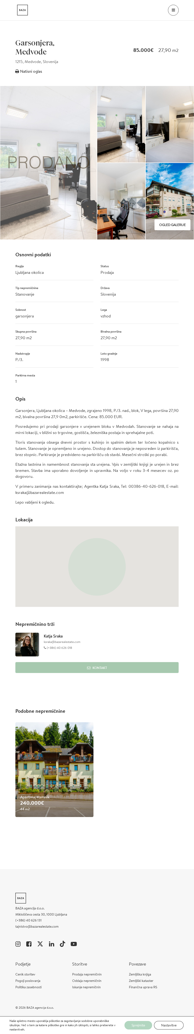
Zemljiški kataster (141, 980)
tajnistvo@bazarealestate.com (37, 926)
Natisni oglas (30, 71)
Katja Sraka (53, 636)
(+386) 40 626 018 (59, 648)
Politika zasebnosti (28, 987)
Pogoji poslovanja (27, 980)
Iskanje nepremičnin (86, 987)
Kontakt (100, 667)
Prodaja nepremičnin (87, 974)
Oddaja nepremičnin (86, 980)
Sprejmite (138, 1025)
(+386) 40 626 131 (28, 920)
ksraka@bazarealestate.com (62, 642)
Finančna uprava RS (143, 987)
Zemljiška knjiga (140, 974)
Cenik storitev (25, 974)
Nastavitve (168, 1025)
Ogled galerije (172, 224)
